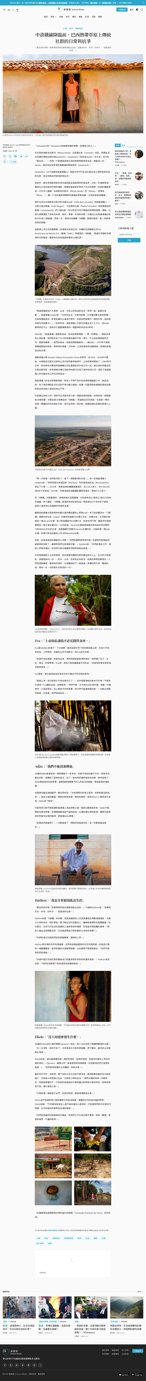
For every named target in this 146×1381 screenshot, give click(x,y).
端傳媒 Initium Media (18, 1374)
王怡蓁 (117, 165)
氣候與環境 (68, 1238)
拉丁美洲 (40, 1243)
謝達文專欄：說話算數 (48, 1321)
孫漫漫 (5, 1333)
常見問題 (105, 1354)
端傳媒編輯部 (53, 1230)
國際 (95, 1238)
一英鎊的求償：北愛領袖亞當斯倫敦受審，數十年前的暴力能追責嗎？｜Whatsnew (90, 1329)
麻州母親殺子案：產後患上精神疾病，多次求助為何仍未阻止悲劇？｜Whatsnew (123, 156)
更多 (123, 145)
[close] (143, 3)
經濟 (79, 1238)
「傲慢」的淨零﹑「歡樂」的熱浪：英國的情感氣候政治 (123, 177)
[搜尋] (141, 9)
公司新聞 (125, 1354)
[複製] (4, 156)
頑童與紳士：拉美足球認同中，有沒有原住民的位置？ (18, 1327)
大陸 (104, 1238)
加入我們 (125, 1350)
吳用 (116, 204)
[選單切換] (56, 17)
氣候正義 (114, 1321)
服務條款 (41, 1374)
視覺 (50, 1243)
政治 (71, 28)
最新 (118, 145)
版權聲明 (115, 1354)
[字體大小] (9, 9)
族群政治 (79, 28)
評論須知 (42, 1272)
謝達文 (117, 184)
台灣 (87, 1238)
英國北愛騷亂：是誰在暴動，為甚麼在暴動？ (54, 1327)
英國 (77, 1321)
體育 (5, 1321)
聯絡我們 (115, 1350)
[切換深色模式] (136, 9)
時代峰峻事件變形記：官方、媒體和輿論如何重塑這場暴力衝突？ (123, 196)
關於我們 (105, 1350)
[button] (52, 16)
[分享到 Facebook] (15, 156)
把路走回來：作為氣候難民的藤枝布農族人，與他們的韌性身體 (125, 1327)
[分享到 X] (10, 156)
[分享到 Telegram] (21, 156)
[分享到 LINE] (26, 156)
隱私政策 (32, 1374)
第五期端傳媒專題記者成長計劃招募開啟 (123, 213)
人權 (65, 28)
